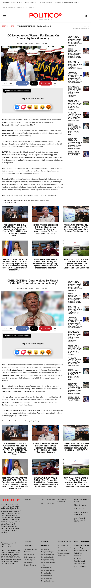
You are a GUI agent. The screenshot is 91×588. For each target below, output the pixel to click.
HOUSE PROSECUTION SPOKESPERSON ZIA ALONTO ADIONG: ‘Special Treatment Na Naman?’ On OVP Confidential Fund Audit (75, 129)
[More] (55, 83)
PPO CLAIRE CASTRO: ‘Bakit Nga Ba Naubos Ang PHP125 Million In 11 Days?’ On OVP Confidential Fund (74, 116)
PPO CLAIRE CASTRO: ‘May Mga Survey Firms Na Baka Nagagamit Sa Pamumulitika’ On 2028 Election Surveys (75, 65)
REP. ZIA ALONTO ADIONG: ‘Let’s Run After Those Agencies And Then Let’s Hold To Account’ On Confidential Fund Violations (75, 104)
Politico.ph (23, 43)
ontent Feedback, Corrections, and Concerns (79, 520)
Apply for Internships (47, 503)
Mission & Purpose (80, 505)
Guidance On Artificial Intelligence (81, 513)
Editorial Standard (80, 509)
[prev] (61, 26)
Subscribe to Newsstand (61, 500)
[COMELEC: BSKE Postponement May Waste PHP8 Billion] (86, 154)
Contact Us (27, 499)
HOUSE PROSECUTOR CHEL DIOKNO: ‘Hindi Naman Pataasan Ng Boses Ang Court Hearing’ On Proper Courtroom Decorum (74, 53)
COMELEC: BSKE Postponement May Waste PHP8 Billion (74, 153)
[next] (65, 26)
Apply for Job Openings (48, 499)
